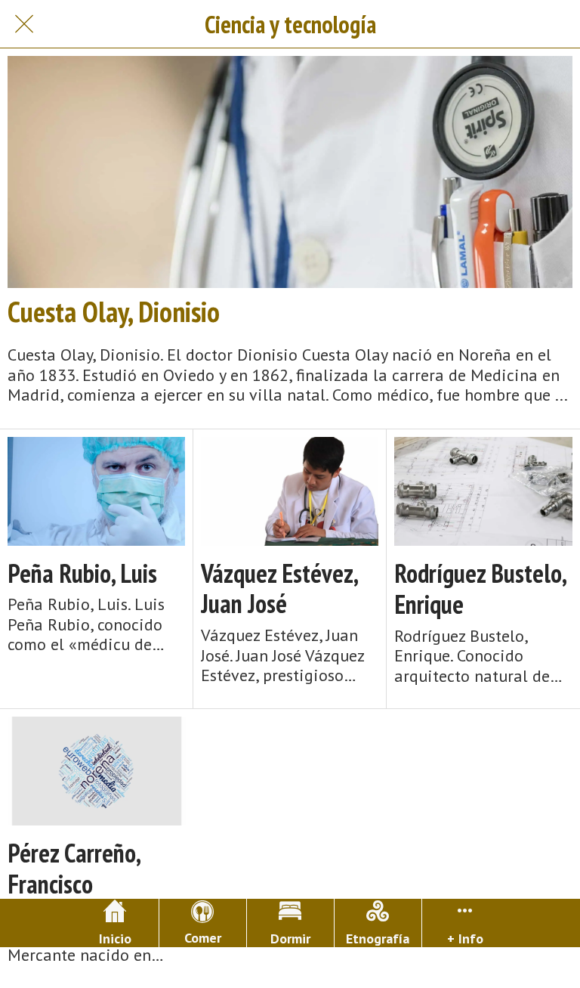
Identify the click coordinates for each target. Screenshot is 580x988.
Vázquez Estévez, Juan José (279, 589)
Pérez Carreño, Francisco (74, 869)
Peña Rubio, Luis (82, 573)
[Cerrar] (24, 24)
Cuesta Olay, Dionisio (114, 311)
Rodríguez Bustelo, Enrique (480, 589)
